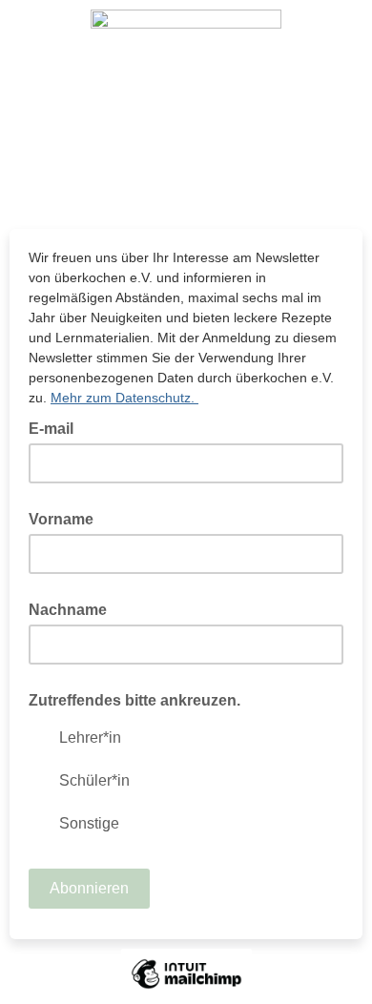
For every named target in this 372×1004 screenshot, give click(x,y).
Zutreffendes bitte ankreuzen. (134, 700)
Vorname (61, 519)
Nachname (68, 610)
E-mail (57, 427)
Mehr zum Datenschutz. (124, 397)
